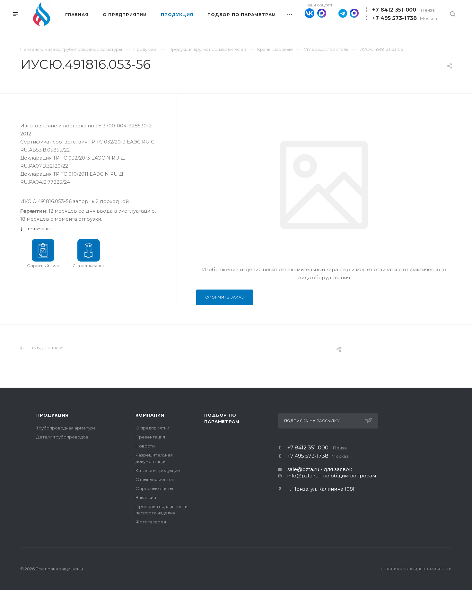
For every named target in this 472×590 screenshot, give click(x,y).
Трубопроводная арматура (66, 427)
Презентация (150, 436)
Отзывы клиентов (154, 479)
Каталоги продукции (157, 470)
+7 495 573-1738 (404, 18)
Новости (145, 445)
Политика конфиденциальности (416, 569)
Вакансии (145, 497)
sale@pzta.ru (303, 469)
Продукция (52, 415)
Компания (149, 415)
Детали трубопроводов (62, 436)
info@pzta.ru (303, 476)
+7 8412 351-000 (403, 10)
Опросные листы (154, 488)
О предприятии (152, 427)
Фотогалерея (150, 521)
